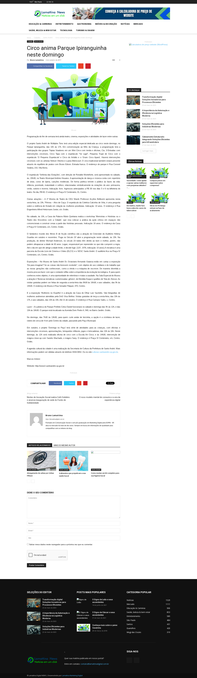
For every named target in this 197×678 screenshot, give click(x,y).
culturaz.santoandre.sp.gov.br (105, 352)
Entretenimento (64, 24)
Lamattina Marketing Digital (72, 675)
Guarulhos (131, 628)
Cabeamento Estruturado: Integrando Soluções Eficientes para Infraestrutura (156, 139)
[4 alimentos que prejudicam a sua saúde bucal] (73, 461)
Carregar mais (147, 151)
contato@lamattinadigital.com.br (95, 664)
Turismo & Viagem (85, 30)
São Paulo (131, 620)
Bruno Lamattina (37, 60)
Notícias (125, 24)
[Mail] (164, 2)
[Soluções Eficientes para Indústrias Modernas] (133, 127)
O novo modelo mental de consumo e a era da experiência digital (99, 398)
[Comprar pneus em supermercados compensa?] (160, 172)
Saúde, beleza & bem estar (42, 30)
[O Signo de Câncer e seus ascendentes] (83, 615)
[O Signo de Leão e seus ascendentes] (83, 603)
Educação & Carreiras (40, 24)
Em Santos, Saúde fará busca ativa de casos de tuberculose (136, 208)
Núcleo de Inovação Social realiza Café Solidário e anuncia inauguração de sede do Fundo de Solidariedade (48, 400)
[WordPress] (168, 2)
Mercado (138, 24)
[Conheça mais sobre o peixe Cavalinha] (83, 628)
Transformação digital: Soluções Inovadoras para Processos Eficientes (154, 99)
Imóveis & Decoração (106, 24)
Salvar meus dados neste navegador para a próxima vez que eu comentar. (61, 544)
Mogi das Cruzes (134, 632)
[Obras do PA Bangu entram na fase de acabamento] (160, 198)
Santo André (48, 38)
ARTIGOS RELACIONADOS (40, 445)
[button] (167, 27)
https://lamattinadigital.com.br (55, 419)
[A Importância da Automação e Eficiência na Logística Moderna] (133, 113)
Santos (129, 202)
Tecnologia (66, 30)
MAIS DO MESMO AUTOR (64, 445)
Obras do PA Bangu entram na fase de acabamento (157, 208)
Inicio (29, 38)
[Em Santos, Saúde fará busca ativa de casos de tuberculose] (137, 198)
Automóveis (155, 177)
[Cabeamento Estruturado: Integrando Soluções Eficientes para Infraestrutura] (133, 140)
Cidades (37, 38)
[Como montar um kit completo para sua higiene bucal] (105, 461)
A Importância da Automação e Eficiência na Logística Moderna (155, 113)
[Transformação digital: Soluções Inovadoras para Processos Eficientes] (133, 100)
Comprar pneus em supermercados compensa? (157, 183)
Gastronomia (84, 24)
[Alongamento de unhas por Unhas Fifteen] (41, 461)
